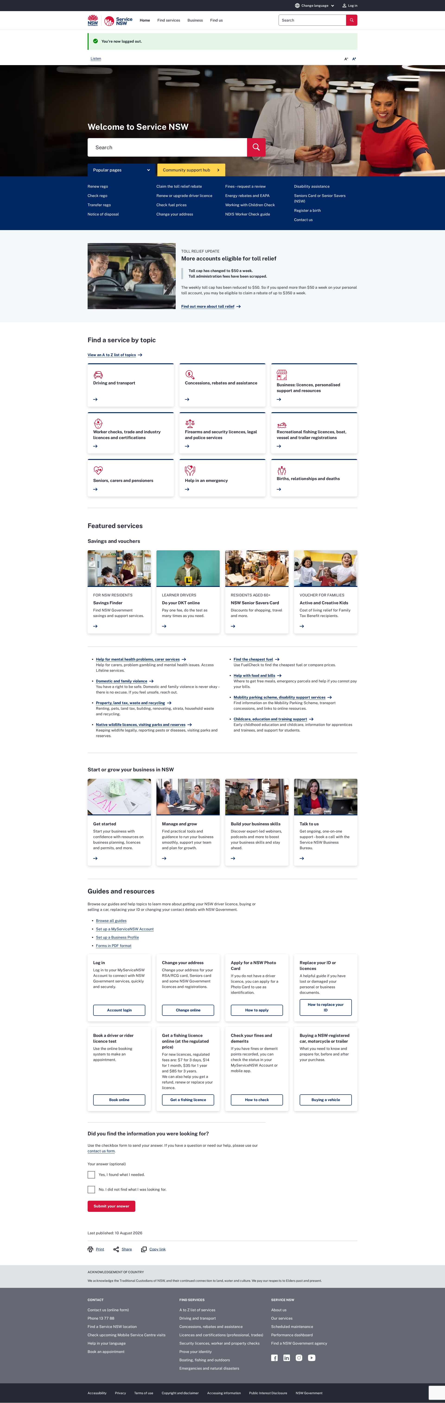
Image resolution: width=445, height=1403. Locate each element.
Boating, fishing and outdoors (204, 1360)
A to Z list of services (197, 1310)
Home (145, 20)
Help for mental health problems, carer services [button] (138, 659)
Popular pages (107, 170)
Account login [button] (119, 1010)
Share (127, 1249)
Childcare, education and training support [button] (270, 719)
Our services (281, 1318)
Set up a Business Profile (117, 937)
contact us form (101, 1151)
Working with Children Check (250, 205)
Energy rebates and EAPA (247, 195)
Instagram (299, 1358)
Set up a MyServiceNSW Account (125, 929)
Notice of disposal (103, 214)
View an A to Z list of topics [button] (112, 355)
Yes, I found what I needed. (122, 1174)
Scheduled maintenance (292, 1326)
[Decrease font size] (346, 59)
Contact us (303, 220)
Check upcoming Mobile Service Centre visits (126, 1335)
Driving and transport (197, 1318)
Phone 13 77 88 (101, 1318)
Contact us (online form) (108, 1310)
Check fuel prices (171, 205)
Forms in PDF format (113, 946)
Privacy (120, 1393)
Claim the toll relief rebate (179, 186)
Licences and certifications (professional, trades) (221, 1335)
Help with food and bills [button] (254, 675)
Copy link (157, 1249)
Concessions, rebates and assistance (211, 1326)
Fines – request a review (245, 186)
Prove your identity (195, 1351)
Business (195, 20)
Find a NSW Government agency (299, 1343)
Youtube (311, 1358)
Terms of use (143, 1393)
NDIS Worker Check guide (247, 214)
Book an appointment (106, 1351)
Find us (216, 20)
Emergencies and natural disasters (209, 1368)
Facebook (274, 1358)
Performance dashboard (292, 1335)
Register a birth (307, 210)
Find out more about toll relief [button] (207, 306)
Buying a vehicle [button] (326, 1100)
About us (278, 1310)
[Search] (351, 20)
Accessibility (97, 1393)
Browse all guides (111, 920)
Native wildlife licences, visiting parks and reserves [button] (140, 724)
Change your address (174, 214)
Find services (168, 20)
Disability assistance (312, 186)
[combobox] (312, 20)
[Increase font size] (354, 59)
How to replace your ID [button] (326, 1007)
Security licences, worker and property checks (219, 1343)
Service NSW (282, 1300)
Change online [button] (188, 1010)
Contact (96, 1300)
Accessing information (224, 1393)
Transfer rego (99, 205)
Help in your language (107, 1343)
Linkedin (286, 1358)
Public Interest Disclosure (268, 1393)
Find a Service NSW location (112, 1326)
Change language (315, 5)
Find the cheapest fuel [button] (253, 659)
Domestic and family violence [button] (121, 681)
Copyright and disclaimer (180, 1393)
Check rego (97, 195)
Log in (352, 5)
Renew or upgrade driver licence (184, 195)
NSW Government (309, 1393)
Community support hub (186, 170)
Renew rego (98, 186)
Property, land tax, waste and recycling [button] (130, 703)
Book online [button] (119, 1100)
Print (100, 1249)
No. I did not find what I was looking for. (132, 1189)
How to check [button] (257, 1100)
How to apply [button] (257, 1010)
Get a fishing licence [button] (188, 1100)
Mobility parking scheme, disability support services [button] (279, 697)
